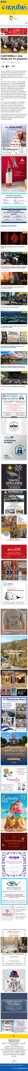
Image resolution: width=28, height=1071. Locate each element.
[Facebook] (3, 2)
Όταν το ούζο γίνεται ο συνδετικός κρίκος (10, 307)
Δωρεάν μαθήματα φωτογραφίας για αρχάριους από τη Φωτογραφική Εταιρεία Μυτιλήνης (13, 347)
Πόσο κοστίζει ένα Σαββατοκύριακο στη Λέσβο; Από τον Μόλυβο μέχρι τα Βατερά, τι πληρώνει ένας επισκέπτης (13, 367)
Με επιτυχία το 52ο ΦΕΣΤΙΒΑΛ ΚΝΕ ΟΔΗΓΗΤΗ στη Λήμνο (13, 386)
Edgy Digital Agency (22, 1068)
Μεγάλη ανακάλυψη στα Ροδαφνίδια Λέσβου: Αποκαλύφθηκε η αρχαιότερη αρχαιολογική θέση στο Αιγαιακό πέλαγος (14, 267)
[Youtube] (5, 2)
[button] (26, 23)
